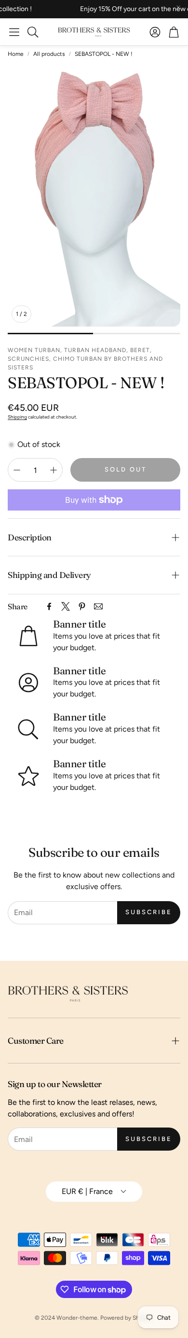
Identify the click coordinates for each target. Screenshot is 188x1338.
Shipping (17, 417)
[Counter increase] (53, 470)
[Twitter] (65, 606)
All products (49, 54)
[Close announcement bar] (178, 7)
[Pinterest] (82, 606)
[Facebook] (49, 606)
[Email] (98, 606)
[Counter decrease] (17, 470)
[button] (14, 32)
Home (16, 54)
